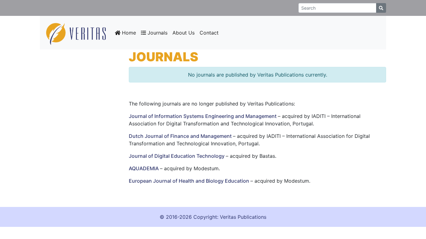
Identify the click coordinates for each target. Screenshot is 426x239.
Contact (209, 33)
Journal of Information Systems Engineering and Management (203, 116)
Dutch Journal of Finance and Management (181, 136)
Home (128, 33)
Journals (156, 33)
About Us (183, 33)
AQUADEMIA (144, 168)
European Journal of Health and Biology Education (189, 181)
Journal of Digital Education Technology (177, 156)
